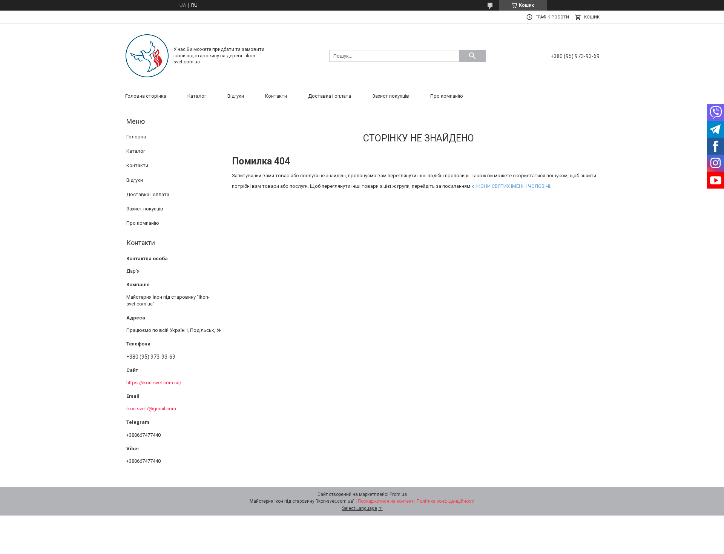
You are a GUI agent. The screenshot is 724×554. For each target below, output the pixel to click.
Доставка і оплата (329, 96)
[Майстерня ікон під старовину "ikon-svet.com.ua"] (147, 55)
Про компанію (446, 96)
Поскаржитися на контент (385, 501)
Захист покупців (390, 96)
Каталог (196, 96)
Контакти (276, 96)
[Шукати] (472, 56)
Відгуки (235, 96)
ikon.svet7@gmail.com (151, 408)
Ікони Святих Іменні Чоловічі (513, 186)
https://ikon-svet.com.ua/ (153, 382)
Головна (136, 137)
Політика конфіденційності (445, 501)
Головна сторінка (145, 96)
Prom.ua (398, 494)
